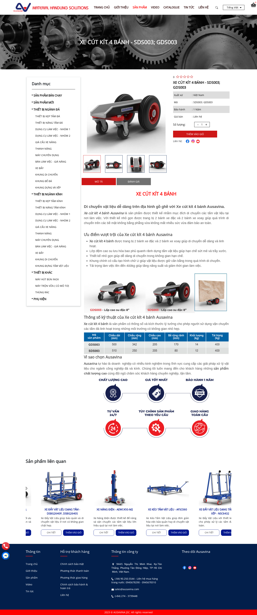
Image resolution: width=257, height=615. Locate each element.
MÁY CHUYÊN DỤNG (47, 155)
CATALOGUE (171, 7)
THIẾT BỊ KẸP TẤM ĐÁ (47, 116)
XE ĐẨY (39, 168)
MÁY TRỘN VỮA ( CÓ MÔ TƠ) (52, 285)
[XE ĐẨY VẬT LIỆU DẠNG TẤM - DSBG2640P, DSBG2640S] (49, 487)
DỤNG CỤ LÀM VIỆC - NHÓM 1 (52, 129)
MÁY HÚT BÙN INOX (47, 279)
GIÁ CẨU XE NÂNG (45, 142)
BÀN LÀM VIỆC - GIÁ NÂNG (50, 161)
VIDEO (155, 7)
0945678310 (149, 582)
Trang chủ (102, 7)
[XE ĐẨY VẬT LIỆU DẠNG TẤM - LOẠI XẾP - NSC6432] (207, 487)
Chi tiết (38, 532)
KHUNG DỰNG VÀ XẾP (48, 187)
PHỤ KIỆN (40, 299)
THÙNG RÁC (42, 292)
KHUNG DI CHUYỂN (46, 174)
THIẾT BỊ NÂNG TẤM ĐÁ (49, 122)
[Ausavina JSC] (51, 7)
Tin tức (30, 591)
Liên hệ (64, 595)
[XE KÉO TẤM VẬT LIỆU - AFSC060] (154, 487)
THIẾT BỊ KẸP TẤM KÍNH (49, 201)
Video (29, 584)
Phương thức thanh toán (74, 570)
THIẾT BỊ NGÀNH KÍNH (48, 194)
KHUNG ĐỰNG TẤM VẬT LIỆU (52, 265)
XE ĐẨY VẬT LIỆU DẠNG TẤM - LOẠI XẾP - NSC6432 (208, 511)
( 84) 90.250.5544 (124, 578)
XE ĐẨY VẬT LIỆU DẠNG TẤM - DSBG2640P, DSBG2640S (49, 511)
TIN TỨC (189, 7)
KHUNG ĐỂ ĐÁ (43, 181)
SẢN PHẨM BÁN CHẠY (48, 95)
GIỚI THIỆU (121, 7)
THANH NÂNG (43, 148)
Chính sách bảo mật (72, 564)
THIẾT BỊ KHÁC (43, 272)
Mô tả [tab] (99, 181)
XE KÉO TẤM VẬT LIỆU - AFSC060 (154, 509)
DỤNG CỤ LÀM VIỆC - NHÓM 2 (52, 135)
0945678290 (133, 582)
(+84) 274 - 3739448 (126, 596)
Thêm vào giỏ (195, 134)
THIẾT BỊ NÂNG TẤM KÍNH (50, 207)
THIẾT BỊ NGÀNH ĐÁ (47, 109)
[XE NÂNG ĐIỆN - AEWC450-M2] (102, 487)
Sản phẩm (32, 577)
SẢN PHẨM (140, 7)
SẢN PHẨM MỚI (44, 102)
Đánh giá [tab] (134, 181)
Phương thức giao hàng (74, 577)
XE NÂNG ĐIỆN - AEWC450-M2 (102, 509)
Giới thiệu (31, 570)
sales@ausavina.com (127, 589)
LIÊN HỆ (203, 7)
